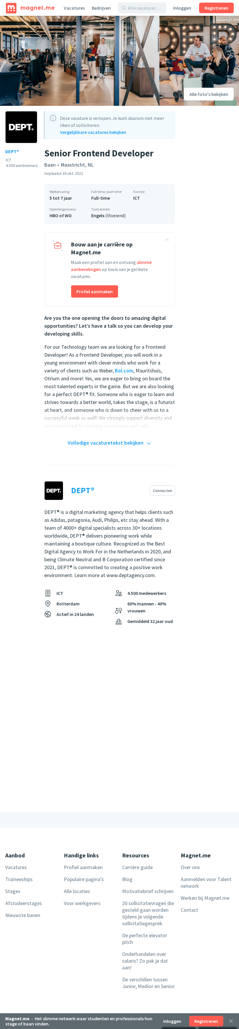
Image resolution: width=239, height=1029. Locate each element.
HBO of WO (61, 215)
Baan (50, 164)
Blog (127, 879)
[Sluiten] (231, 1021)
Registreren (216, 8)
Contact (189, 910)
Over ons (190, 867)
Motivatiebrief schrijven (147, 891)
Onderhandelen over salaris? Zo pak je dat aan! (145, 961)
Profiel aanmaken (94, 291)
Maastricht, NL (77, 164)
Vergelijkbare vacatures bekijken (93, 132)
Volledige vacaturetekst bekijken (105, 442)
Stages (12, 891)
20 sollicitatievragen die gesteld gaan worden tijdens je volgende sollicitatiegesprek (148, 913)
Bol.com (124, 370)
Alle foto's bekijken (208, 94)
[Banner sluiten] (167, 240)
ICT (136, 198)
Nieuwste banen (22, 915)
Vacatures (74, 8)
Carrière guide (137, 867)
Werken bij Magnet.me (205, 898)
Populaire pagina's (84, 879)
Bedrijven (101, 8)
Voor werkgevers (82, 903)
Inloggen (182, 8)
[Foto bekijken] (79, 61)
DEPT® (12, 151)
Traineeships (19, 879)
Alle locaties (77, 891)
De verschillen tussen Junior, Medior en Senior (148, 983)
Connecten (162, 490)
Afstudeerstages (23, 903)
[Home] (30, 8)
